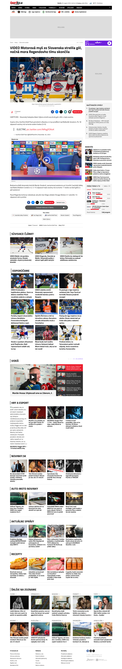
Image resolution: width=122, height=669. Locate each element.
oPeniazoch (35, 594)
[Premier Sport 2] (89, 207)
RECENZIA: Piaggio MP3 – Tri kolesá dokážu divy (18, 447)
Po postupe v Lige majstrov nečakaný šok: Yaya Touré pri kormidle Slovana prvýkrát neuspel (99, 109)
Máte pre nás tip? (65, 663)
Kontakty (64, 651)
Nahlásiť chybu (61, 202)
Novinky (13, 620)
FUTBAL (27, 8)
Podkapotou (56, 620)
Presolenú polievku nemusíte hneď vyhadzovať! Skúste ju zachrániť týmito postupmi (103, 640)
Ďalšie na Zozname (23, 589)
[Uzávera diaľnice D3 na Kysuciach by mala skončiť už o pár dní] (37, 498)
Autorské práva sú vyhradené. (94, 656)
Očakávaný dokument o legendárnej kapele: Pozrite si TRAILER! (73, 475)
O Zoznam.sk (14, 651)
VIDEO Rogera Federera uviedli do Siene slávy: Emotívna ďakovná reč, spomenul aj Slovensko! (98, 135)
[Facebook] (87, 651)
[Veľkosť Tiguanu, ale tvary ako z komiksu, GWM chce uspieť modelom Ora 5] (18, 498)
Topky (96, 594)
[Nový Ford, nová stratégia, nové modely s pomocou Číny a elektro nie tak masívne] (74, 498)
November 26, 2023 (44, 134)
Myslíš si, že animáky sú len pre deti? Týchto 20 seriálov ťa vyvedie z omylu (37, 423)
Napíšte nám (13, 663)
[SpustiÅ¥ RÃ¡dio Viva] (98, 42)
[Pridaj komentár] (69, 111)
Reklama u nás (39, 654)
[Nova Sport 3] (89, 201)
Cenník (37, 661)
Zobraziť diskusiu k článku (51, 207)
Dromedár (76, 620)
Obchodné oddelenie (66, 656)
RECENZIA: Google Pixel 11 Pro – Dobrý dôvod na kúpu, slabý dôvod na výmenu (55, 423)
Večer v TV (107, 186)
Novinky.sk (18, 456)
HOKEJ (20, 8)
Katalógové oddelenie (66, 658)
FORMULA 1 (52, 8)
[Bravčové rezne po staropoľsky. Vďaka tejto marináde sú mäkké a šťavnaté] (18, 564)
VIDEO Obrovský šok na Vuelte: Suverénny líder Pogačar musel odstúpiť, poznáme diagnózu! (97, 116)
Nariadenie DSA (14, 665)
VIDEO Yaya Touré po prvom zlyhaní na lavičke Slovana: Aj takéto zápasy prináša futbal (101, 179)
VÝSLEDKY (70, 8)
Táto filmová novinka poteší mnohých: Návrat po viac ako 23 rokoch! (36, 475)
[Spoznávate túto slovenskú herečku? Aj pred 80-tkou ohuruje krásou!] (55, 466)
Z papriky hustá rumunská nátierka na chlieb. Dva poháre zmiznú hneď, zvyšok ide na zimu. (74, 574)
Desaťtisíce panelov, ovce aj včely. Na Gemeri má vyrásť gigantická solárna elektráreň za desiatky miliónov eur (40, 613)
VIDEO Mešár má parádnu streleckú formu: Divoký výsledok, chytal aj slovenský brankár (20, 259)
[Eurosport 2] (89, 197)
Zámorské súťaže (23, 42)
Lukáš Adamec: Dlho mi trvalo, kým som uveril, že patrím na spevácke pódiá (18, 613)
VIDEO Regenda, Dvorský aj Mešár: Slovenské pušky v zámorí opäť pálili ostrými (45, 258)
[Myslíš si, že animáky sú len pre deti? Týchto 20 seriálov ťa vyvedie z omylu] (37, 412)
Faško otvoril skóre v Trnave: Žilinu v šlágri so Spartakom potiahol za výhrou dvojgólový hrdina (101, 172)
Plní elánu (35, 620)
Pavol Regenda (77, 215)
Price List (38, 663)
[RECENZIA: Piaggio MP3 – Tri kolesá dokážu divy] (18, 425)
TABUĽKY (79, 8)
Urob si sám (98, 620)
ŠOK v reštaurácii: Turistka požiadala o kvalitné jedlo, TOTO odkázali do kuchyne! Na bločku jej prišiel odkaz (55, 542)
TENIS (34, 8)
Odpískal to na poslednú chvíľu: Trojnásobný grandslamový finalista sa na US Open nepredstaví (102, 151)
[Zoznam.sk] (91, 660)
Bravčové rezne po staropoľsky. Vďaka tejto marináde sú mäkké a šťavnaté (18, 574)
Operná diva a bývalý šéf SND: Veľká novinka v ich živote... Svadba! (102, 613)
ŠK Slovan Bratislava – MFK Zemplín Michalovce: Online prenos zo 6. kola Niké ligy (99, 122)
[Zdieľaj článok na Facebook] (52, 111)
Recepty (16, 554)
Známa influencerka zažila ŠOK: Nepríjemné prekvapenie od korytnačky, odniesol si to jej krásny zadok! (37, 542)
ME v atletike (65, 12)
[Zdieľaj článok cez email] (65, 111)
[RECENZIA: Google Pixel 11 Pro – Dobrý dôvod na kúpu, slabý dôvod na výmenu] (55, 412)
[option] (19, 619)
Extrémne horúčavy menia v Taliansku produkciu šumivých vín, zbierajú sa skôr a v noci (82, 640)
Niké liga (23, 12)
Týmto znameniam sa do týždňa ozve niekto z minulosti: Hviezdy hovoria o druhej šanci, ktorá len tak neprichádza (82, 613)
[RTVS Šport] (89, 190)
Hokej (16, 42)
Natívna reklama (40, 665)
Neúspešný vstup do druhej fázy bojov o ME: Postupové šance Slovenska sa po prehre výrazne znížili (102, 158)
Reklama (38, 651)
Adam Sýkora (46, 219)
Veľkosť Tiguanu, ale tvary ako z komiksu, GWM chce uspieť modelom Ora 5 (17, 509)
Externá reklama (40, 656)
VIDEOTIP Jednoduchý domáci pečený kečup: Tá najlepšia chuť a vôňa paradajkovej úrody (39, 640)
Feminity (76, 594)
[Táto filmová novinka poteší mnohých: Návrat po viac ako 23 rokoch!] (37, 466)
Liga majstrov (36, 12)
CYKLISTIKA (42, 8)
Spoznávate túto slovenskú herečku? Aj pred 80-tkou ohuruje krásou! (54, 476)
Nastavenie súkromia (15, 658)
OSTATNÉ (62, 8)
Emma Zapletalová (80, 12)
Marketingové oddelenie (67, 661)
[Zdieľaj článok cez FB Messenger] (56, 111)
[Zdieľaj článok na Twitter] (61, 111)
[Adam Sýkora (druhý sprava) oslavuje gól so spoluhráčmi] (46, 79)
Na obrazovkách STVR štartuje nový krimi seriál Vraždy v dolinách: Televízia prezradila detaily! (18, 477)
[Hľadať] (110, 8)
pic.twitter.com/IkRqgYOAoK (40, 129)
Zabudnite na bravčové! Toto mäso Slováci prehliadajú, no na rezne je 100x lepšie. (36, 574)
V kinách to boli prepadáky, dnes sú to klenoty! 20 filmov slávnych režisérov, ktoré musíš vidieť (74, 424)
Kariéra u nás (13, 661)
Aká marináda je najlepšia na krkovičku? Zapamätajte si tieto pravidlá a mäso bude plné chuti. (55, 575)
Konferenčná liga (51, 12)
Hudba (12, 594)
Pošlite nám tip (77, 112)
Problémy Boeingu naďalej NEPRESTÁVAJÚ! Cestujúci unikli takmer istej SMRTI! (18, 542)
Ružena (79, 3)
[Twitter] (93, 651)
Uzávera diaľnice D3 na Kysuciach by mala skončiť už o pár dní (36, 508)
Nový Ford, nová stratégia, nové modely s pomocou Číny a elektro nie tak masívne (74, 509)
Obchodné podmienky (41, 658)
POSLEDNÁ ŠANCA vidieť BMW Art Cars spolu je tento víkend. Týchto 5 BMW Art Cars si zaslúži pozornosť (55, 510)
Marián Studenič (65, 215)
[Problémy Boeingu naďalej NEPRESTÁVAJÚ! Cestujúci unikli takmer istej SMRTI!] (18, 531)
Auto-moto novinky (24, 489)
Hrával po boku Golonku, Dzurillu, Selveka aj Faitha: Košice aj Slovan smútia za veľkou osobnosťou (98, 128)
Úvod (11, 42)
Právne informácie (15, 654)
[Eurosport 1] (89, 193)
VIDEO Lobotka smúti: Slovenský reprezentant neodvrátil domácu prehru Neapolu (102, 165)
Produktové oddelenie (66, 654)
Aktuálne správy (22, 521)
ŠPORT (13, 8)
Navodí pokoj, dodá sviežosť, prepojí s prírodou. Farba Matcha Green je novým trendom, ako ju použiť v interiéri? (61, 613)
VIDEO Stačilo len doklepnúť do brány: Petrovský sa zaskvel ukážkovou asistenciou (71, 258)
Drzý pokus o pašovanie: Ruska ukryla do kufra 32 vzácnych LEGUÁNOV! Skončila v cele (74, 542)
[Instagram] (90, 651)
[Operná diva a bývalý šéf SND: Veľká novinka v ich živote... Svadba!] (103, 602)
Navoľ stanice (91, 212)
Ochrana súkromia (15, 656)
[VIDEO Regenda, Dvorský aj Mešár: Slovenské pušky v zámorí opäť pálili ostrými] (46, 245)
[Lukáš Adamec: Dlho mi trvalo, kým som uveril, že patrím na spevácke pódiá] (19, 602)
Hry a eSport (20, 403)
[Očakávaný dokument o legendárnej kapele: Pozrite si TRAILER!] (74, 466)
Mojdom (55, 594)
